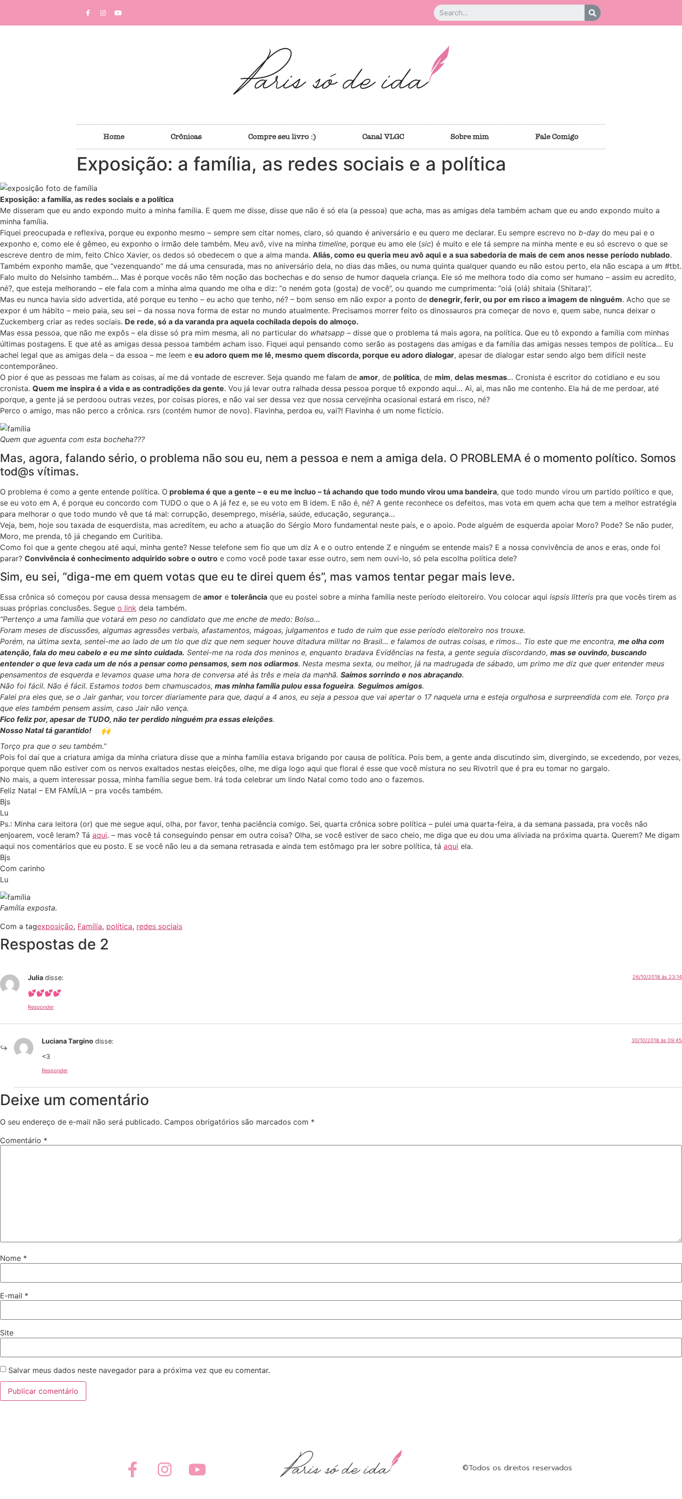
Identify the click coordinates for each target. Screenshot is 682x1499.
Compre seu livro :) (282, 136)
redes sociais (159, 926)
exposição (55, 926)
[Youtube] (118, 12)
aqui (99, 835)
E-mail (14, 1295)
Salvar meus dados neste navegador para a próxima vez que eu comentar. (139, 1370)
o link (126, 608)
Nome (13, 1258)
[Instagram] (103, 12)
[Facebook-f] (87, 12)
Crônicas (186, 136)
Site (6, 1332)
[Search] (593, 13)
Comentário (23, 1140)
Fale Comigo (557, 136)
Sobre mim (469, 136)
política (119, 926)
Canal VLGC (383, 136)
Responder (41, 1007)
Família (89, 926)
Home (113, 136)
